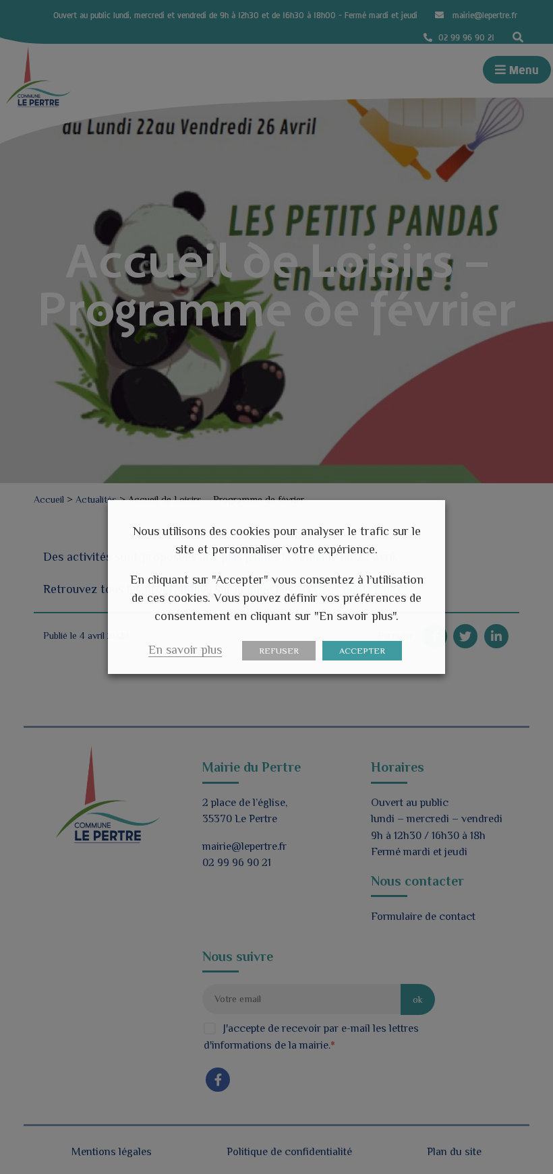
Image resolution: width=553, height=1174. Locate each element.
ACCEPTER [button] (362, 651)
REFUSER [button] (279, 651)
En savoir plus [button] (185, 649)
